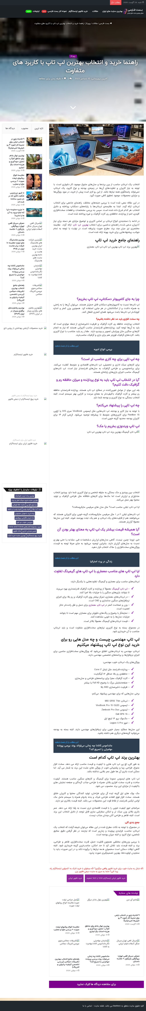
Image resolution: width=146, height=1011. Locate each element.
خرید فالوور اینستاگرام (78, 11)
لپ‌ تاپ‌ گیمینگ (119, 589)
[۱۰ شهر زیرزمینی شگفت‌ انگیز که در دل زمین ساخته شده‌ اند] (34, 196)
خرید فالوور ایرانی (75, 878)
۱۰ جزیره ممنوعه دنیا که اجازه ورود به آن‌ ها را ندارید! (15, 212)
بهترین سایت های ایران (112, 11)
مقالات (95, 11)
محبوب (24, 128)
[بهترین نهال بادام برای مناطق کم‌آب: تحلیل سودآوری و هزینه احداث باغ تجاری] (96, 910)
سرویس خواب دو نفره (25, 522)
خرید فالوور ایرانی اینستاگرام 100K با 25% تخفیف (105, 878)
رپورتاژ (88, 23)
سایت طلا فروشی (18, 505)
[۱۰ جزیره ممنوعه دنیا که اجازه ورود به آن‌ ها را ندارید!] (34, 212)
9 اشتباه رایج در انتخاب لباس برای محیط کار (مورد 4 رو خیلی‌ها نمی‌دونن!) (127, 918)
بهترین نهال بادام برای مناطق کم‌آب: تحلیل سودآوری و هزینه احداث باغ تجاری (97, 929)
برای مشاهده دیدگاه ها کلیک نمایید (96, 984)
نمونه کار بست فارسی (54, 11)
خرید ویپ (26, 509)
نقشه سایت (99, 1005)
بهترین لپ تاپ (80, 225)
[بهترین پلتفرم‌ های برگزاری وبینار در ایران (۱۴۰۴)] (34, 310)
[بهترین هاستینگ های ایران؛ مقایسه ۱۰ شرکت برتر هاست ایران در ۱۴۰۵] (34, 250)
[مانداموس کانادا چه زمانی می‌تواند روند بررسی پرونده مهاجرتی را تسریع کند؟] (96, 946)
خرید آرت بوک (37, 509)
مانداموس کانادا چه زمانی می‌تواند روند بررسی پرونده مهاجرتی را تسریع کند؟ (97, 959)
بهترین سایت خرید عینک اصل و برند (25, 500)
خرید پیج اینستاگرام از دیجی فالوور (24, 395)
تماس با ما (87, 1005)
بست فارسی (104, 23)
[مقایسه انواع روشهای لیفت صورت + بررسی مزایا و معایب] (66, 911)
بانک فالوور (17, 531)
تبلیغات (33, 11)
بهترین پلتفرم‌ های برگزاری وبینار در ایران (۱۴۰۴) (16, 311)
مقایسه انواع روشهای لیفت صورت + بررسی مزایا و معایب (66, 928)
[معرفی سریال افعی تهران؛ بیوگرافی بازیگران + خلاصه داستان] (126, 946)
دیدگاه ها (10, 128)
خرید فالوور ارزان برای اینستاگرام (24, 440)
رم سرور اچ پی (31, 505)
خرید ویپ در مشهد (14, 509)
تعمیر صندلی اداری (29, 531)
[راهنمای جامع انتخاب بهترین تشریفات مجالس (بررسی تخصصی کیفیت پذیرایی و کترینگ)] (66, 947)
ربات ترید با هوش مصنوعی (24, 513)
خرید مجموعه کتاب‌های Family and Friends (24, 527)
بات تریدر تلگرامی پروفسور (24, 518)
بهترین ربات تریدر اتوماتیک (24, 496)
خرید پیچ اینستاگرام (34, 535)
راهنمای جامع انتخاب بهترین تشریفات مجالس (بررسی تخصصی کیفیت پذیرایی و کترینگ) (67, 963)
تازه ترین (39, 128)
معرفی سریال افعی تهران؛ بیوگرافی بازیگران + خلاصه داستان (128, 959)
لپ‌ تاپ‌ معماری (96, 605)
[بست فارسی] (133, 11)
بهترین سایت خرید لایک (16, 535)
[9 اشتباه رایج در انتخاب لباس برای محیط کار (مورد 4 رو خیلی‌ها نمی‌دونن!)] (126, 905)
